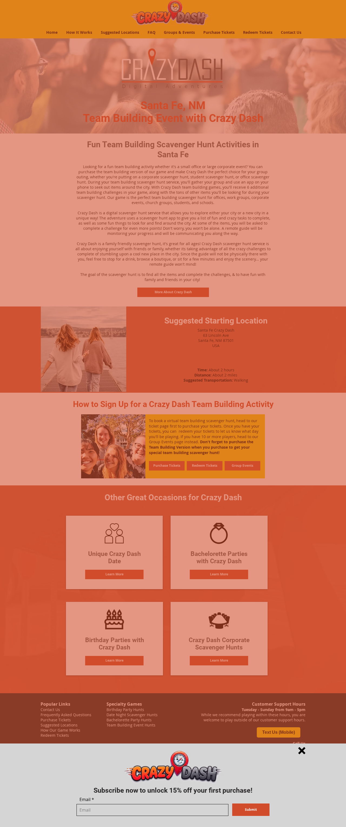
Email (85, 799)
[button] (301, 751)
